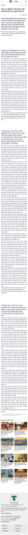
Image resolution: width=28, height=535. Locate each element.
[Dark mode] (26, 1)
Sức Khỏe (18, 525)
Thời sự (4, 528)
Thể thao (5, 530)
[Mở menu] (2, 1)
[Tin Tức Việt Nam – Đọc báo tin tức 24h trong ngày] (13, 1)
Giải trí (17, 530)
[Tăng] (7, 15)
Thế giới (17, 528)
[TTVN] (14, 499)
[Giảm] (2, 15)
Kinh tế (4, 525)
